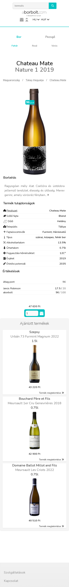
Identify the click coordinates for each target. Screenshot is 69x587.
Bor (19, 37)
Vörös (54, 45)
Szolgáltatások (14, 572)
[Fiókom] (27, 19)
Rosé (34, 45)
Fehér (15, 45)
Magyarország (11, 80)
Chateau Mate (58, 80)
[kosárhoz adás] (41, 313)
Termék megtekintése (50, 392)
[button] (52, 6)
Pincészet (11, 210)
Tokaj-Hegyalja (35, 80)
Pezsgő (50, 37)
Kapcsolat (11, 581)
